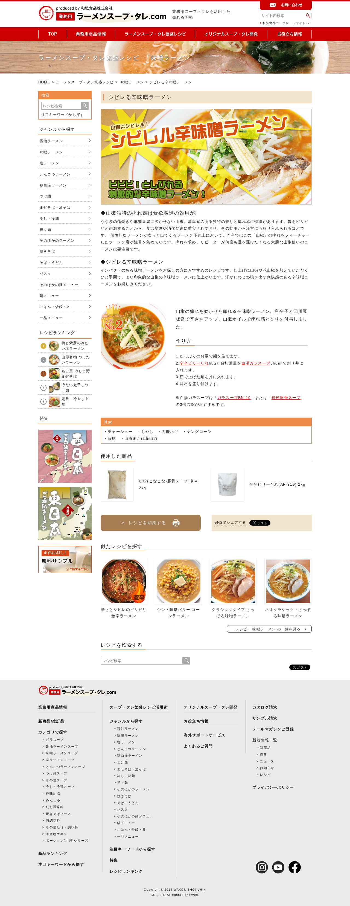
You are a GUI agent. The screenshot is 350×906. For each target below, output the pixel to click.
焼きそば (47, 251)
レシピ (265, 775)
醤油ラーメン (51, 141)
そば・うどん (51, 263)
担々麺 (45, 230)
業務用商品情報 (52, 707)
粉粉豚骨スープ (286, 397)
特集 (114, 860)
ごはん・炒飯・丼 (55, 307)
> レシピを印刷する (143, 522)
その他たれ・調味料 (62, 827)
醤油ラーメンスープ (62, 746)
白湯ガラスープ (255, 363)
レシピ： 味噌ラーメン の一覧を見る (268, 629)
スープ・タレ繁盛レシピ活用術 (139, 707)
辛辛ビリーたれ (194, 363)
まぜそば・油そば (55, 207)
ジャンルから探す (126, 721)
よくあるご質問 (198, 746)
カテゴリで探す (52, 732)
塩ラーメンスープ (60, 760)
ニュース (267, 761)
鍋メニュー (49, 296)
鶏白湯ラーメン (53, 185)
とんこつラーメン (55, 174)
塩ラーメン (49, 163)
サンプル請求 (264, 718)
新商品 (265, 748)
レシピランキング (126, 871)
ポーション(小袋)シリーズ (67, 841)
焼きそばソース (58, 814)
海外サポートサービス (204, 735)
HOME (44, 82)
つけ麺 (45, 196)
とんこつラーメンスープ (65, 767)
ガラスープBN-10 (234, 397)
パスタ (45, 274)
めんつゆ (53, 800)
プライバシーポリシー (273, 787)
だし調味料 (55, 807)
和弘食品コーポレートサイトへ (285, 23)
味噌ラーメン (132, 82)
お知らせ (267, 768)
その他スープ (56, 780)
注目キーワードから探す (62, 115)
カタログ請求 (264, 707)
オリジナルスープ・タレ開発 (211, 707)
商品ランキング (52, 853)
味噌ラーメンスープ (62, 753)
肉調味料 (53, 820)
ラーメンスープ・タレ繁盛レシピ (85, 82)
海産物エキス (56, 834)
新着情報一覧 (264, 740)
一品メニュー (51, 318)
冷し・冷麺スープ (60, 787)
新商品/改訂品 (51, 721)
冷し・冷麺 (49, 218)
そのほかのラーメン (57, 240)
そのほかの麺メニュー (59, 285)
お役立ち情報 (196, 721)
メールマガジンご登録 (273, 729)
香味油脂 (53, 794)
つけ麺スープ (56, 773)
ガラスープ (55, 740)
